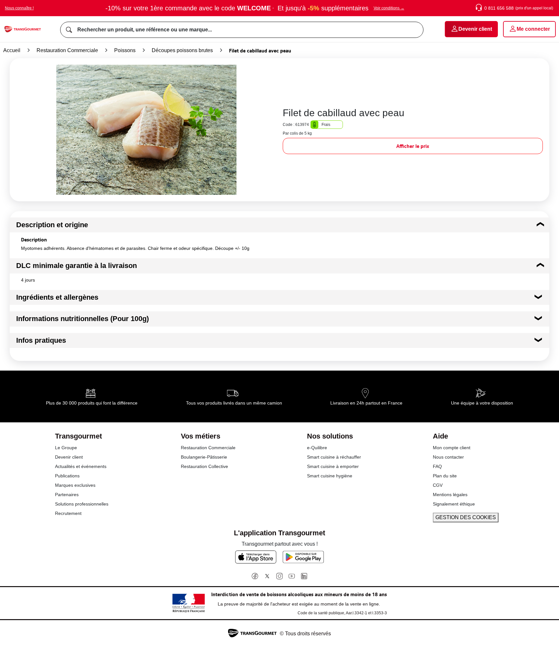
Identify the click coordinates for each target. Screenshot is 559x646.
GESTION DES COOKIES (465, 517)
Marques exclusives (75, 485)
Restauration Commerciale (67, 50)
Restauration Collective (204, 466)
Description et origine (52, 225)
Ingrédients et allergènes (57, 297)
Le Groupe (66, 447)
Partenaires (67, 494)
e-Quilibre (317, 447)
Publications (67, 475)
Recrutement (68, 513)
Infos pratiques (41, 340)
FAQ (437, 466)
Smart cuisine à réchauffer (334, 457)
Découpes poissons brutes (182, 50)
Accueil (11, 50)
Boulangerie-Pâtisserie (204, 457)
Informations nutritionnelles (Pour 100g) (82, 319)
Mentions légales (450, 494)
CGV (438, 485)
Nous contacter (448, 457)
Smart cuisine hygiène (329, 475)
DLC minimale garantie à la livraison (76, 266)
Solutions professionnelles (81, 504)
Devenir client (69, 457)
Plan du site (445, 475)
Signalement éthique (454, 504)
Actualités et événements (80, 466)
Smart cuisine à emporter (333, 466)
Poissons (125, 50)
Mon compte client (451, 447)
